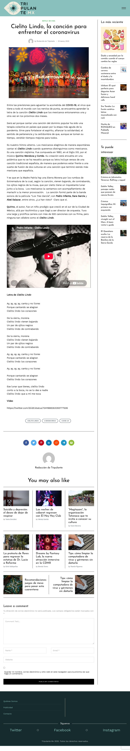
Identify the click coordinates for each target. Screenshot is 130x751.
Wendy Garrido (43, 519)
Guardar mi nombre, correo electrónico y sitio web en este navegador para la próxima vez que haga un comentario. (46, 673)
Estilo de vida (48, 21)
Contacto (7, 714)
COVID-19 (65, 421)
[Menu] (124, 8)
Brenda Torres (43, 566)
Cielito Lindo (33, 421)
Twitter (16, 730)
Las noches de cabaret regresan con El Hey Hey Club (48, 512)
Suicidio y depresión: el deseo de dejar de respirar (15, 512)
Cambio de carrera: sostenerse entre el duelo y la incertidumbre (108, 73)
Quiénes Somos (10, 701)
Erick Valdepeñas (12, 566)
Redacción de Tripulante (46, 41)
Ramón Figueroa (76, 566)
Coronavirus (50, 421)
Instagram (111, 730)
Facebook (62, 730)
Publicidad (8, 707)
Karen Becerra (76, 526)
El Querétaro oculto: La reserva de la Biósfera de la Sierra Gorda (107, 237)
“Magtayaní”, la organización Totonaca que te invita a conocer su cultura (79, 516)
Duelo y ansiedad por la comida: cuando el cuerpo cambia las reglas (112, 58)
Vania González (11, 519)
